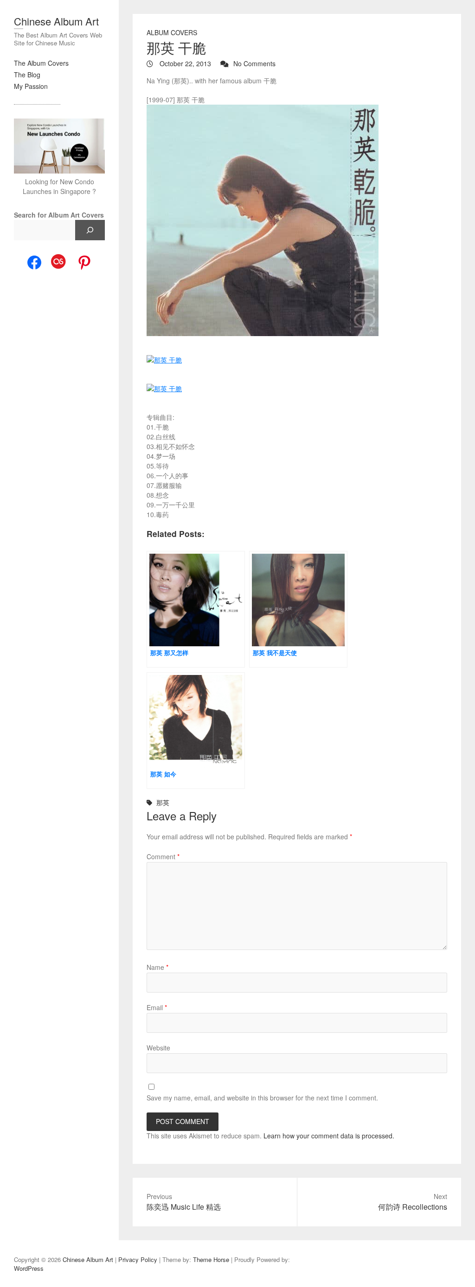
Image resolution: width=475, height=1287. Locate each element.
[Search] (90, 230)
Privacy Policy (137, 1259)
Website (158, 1047)
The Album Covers (41, 63)
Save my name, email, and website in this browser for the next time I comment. (262, 1097)
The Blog (27, 74)
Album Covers (172, 32)
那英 (162, 802)
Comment (163, 856)
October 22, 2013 (184, 63)
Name (157, 967)
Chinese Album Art (56, 21)
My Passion (31, 86)
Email (157, 1007)
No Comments (254, 63)
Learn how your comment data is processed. (328, 1135)
